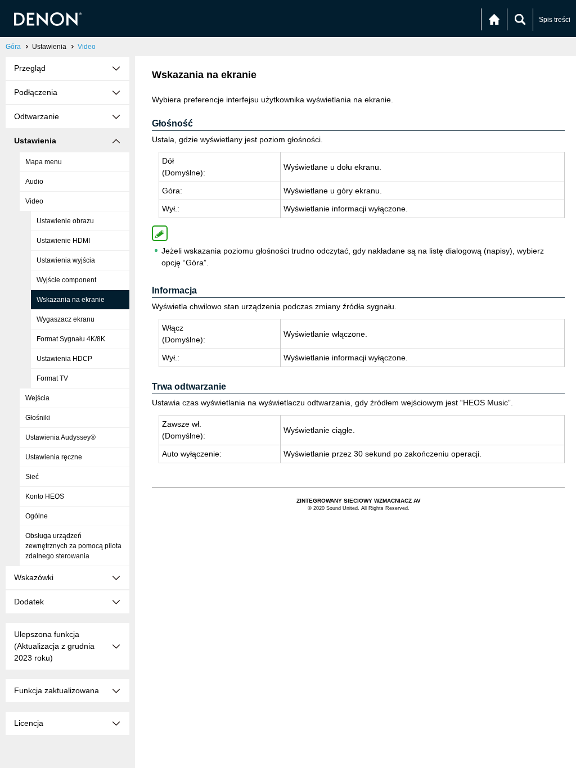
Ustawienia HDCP (64, 359)
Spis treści (554, 20)
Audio (34, 182)
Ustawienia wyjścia (66, 260)
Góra (13, 47)
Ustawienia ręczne (53, 457)
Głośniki (37, 418)
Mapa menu (43, 162)
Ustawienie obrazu (65, 221)
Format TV (52, 378)
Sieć (32, 477)
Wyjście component (66, 280)
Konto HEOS (44, 496)
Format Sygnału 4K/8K (71, 339)
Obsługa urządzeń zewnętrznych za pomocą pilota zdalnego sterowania (73, 546)
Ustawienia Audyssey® (60, 437)
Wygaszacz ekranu (65, 319)
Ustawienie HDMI (63, 241)
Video (87, 47)
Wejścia (37, 398)
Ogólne (36, 516)
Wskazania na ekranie (71, 300)
